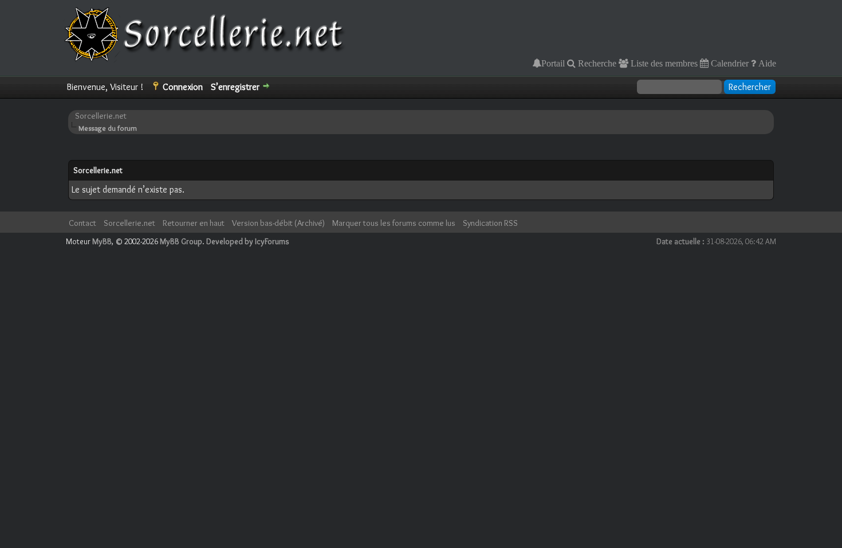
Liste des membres (663, 63)
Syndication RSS (490, 223)
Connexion (183, 86)
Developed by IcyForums (247, 241)
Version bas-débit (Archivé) (278, 223)
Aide (766, 63)
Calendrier (729, 63)
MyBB (102, 241)
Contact (82, 223)
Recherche (596, 63)
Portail (553, 63)
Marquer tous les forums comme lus (393, 223)
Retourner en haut (194, 223)
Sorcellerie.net (101, 116)
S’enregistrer (235, 86)
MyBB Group (181, 241)
